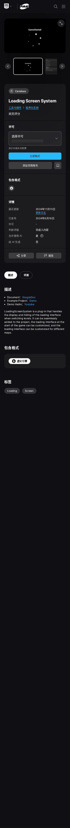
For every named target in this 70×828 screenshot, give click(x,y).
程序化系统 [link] (32, 107)
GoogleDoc (29, 297)
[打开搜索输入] (56, 6)
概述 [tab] (10, 275)
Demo (32, 300)
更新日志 (41, 212)
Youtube (29, 304)
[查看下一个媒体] (62, 66)
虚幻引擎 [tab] (22, 361)
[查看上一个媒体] (8, 66)
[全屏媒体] (61, 23)
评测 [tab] (26, 275)
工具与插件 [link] (15, 107)
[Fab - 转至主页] (24, 6)
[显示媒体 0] (28, 66)
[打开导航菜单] (63, 6)
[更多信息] (42, 236)
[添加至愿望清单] (57, 165)
